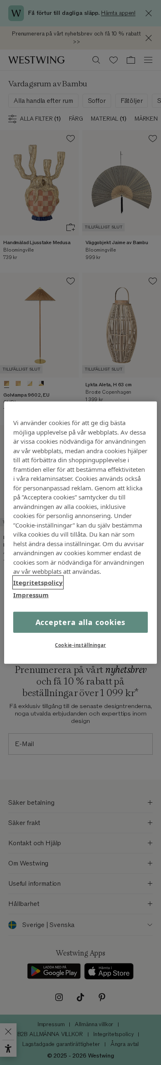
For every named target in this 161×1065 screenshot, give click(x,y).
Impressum (31, 595)
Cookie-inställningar (80, 645)
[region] (80, 533)
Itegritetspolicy (38, 582)
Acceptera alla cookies (81, 622)
